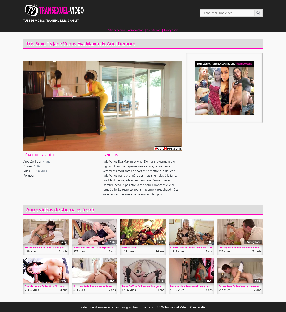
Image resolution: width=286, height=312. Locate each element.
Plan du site (197, 307)
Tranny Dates (171, 30)
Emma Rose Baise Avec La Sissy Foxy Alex (49, 247)
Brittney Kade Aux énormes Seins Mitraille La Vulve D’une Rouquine (112, 286)
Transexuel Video (176, 307)
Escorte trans (154, 30)
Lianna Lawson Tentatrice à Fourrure (191, 247)
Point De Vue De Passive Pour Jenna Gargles (147, 286)
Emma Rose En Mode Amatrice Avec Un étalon (245, 286)
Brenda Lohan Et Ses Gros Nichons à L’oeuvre (50, 286)
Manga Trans (129, 247)
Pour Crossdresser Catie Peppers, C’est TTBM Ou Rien (103, 247)
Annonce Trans (136, 30)
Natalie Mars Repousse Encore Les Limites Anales (198, 286)
